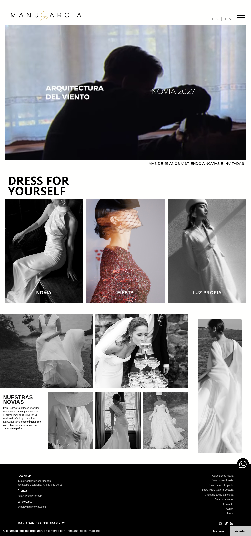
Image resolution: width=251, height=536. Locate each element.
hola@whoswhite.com (30, 495)
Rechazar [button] (218, 530)
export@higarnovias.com (32, 506)
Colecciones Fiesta (222, 480)
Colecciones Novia (222, 475)
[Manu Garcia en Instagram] (220, 523)
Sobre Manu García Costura (217, 489)
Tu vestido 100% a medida (218, 494)
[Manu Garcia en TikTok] (226, 523)
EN (228, 19)
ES (215, 19)
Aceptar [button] (240, 530)
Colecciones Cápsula (221, 485)
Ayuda (229, 508)
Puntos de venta (224, 499)
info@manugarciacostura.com (35, 480)
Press (230, 513)
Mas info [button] (95, 530)
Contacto (228, 504)
